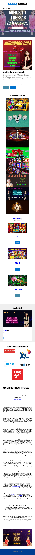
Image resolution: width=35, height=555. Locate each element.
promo (23, 509)
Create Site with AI (12, 3)
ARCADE (17, 263)
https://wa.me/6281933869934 (18, 401)
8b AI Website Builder (21, 1)
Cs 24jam (6, 87)
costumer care (19, 495)
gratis (17, 242)
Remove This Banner (22, 3)
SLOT (17, 236)
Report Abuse (17, 5)
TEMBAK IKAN (17, 289)
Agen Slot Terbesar (7, 8)
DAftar (13, 87)
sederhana (21, 521)
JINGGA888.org (17, 218)
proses (19, 500)
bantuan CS (28, 499)
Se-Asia (25, 507)
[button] (17, 104)
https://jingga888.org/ (17, 399)
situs (12, 486)
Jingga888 (12, 494)
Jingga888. (5, 330)
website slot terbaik (16, 486)
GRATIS (17, 269)
